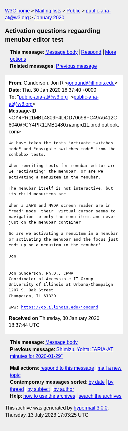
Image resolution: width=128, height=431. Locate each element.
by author (63, 389)
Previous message (76, 66)
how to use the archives (49, 396)
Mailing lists (48, 10)
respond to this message (67, 368)
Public (73, 10)
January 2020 (49, 17)
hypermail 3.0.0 (90, 407)
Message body (61, 52)
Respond (91, 52)
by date (97, 382)
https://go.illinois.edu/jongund (59, 307)
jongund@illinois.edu (91, 83)
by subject (38, 389)
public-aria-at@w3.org (43, 97)
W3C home (17, 10)
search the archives (100, 396)
